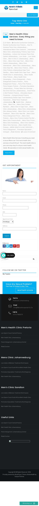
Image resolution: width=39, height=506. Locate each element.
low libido (23, 56)
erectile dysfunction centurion (24, 43)
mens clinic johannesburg (21, 65)
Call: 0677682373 (32, 15)
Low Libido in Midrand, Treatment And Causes (14, 363)
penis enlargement (19, 79)
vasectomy (7, 100)
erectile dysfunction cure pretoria (14, 45)
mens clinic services (10, 125)
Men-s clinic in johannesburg (18, 59)
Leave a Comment (29, 132)
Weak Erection (5, 346)
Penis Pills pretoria (24, 84)
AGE (4, 212)
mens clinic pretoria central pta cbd (22, 118)
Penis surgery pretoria (10, 86)
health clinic (20, 102)
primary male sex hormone (23, 88)
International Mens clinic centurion (14, 49)
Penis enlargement (9, 130)
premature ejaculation (24, 130)
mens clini (11, 104)
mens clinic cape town (16, 61)
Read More (8, 153)
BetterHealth (31, 474)
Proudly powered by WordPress (12, 474)
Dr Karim (8, 43)
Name (4, 191)
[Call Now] (3, 255)
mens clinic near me (18, 113)
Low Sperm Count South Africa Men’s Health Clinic (16, 367)
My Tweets (6, 274)
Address (5, 226)
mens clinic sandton (27, 123)
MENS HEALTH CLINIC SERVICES (21, 127)
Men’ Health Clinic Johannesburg (11, 337)
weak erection (15, 132)
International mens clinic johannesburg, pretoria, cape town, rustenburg (19, 52)
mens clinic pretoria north (12, 120)
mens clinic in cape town (19, 107)
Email (4, 198)
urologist (6, 132)
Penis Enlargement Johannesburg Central (13, 342)
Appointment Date (8, 219)
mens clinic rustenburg (11, 123)
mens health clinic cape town (20, 72)
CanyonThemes (19, 476)
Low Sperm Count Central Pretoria (11, 333)
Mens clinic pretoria (21, 68)
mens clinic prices (28, 120)
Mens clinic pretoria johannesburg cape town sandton (18, 70)
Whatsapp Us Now (25, 290)
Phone (4, 205)
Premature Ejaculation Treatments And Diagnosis (16, 372)
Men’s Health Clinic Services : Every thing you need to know (21, 37)
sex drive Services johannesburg (14, 91)
